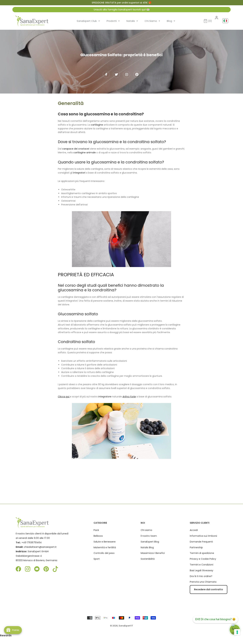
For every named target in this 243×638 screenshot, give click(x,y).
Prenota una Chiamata (203, 581)
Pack (96, 530)
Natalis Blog (147, 547)
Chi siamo (146, 530)
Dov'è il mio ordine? (201, 576)
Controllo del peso (104, 553)
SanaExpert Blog (150, 541)
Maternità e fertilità (105, 547)
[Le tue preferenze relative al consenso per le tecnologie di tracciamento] (237, 632)
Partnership (196, 547)
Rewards (6, 635)
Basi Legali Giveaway (201, 570)
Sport (97, 559)
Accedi (194, 530)
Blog (171, 21)
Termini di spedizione (202, 553)
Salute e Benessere (105, 541)
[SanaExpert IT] (31, 21)
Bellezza (98, 536)
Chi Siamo (152, 21)
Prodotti (113, 21)
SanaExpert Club (88, 21)
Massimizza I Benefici (153, 553)
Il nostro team (149, 536)
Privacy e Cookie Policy (203, 559)
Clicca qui (64, 396)
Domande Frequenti (201, 541)
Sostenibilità (148, 559)
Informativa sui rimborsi (203, 536)
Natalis (132, 21)
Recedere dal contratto (208, 589)
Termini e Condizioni (201, 564)
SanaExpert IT (126, 625)
